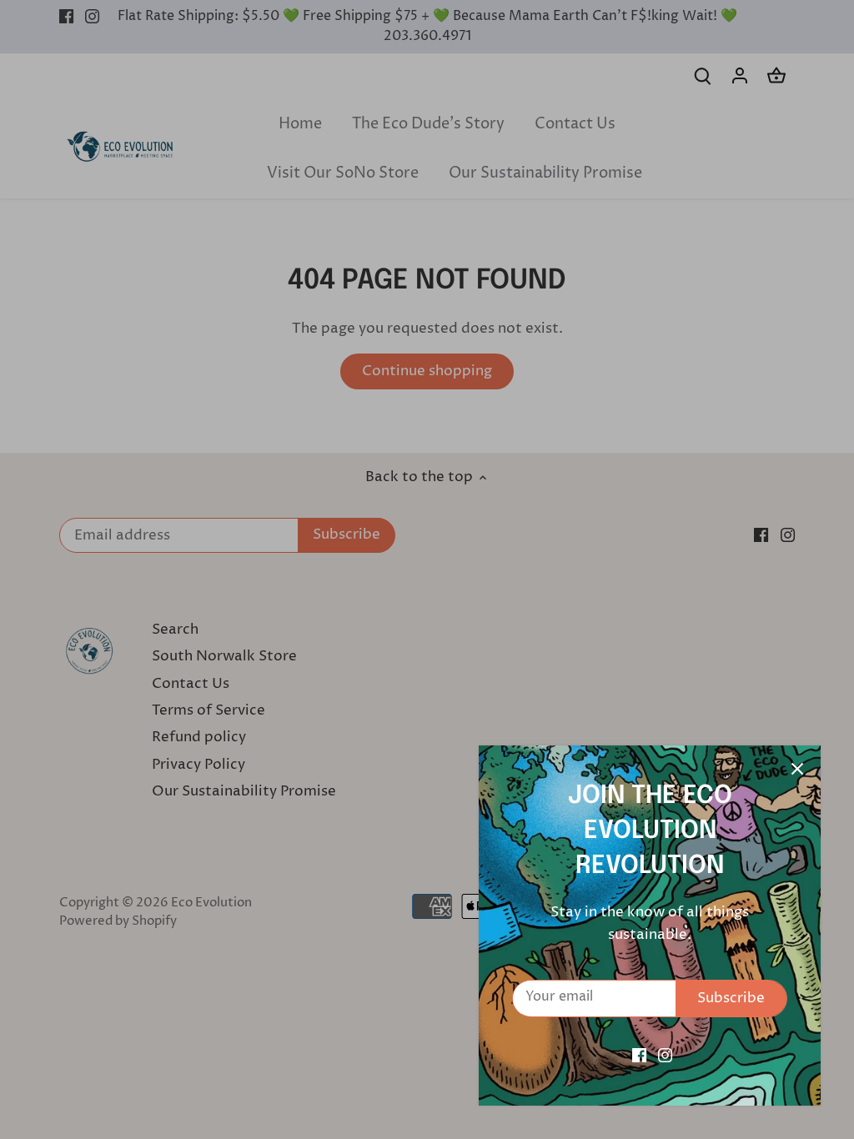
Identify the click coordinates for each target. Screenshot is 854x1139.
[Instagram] (665, 1056)
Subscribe (731, 998)
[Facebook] (639, 1056)
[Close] (797, 768)
